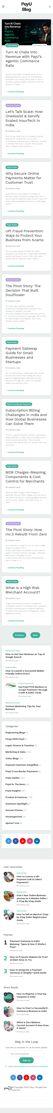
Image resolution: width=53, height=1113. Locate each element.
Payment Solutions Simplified (22, 764)
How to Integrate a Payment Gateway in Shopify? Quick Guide (28, 971)
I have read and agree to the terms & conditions (28, 1066)
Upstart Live (12, 823)
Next (35, 635)
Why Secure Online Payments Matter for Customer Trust (23, 178)
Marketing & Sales (13, 651)
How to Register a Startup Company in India (31, 995)
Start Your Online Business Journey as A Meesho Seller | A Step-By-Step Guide (32, 898)
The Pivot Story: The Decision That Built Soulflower (23, 290)
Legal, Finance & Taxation (20, 745)
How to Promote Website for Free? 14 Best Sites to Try (29, 958)
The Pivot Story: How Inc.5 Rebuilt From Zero (26, 531)
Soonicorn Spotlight (17, 803)
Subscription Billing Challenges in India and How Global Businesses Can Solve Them (26, 417)
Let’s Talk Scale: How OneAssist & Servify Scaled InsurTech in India (24, 118)
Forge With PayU (15, 739)
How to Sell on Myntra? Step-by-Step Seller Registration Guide (33, 917)
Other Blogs (12, 758)
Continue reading (16, 92)
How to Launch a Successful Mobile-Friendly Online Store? (25, 672)
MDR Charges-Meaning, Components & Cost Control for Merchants (26, 476)
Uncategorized (14, 816)
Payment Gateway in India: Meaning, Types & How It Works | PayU (28, 944)
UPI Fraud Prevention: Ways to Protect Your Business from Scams (25, 235)
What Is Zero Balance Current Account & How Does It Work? (33, 1025)
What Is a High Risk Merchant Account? (23, 590)
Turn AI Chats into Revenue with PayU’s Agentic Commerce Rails (24, 59)
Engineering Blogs (15, 732)
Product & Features (26, 683)
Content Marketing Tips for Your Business (23, 708)
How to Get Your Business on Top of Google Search (25, 655)
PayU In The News (15, 784)
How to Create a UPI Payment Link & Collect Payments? (29, 879)
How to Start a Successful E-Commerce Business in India (33, 1009)
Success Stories (13, 105)
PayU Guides (12, 45)
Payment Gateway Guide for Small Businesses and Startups (21, 355)
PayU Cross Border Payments (19, 404)
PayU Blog (26, 6)
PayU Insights (11, 667)
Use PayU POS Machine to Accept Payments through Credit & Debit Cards (32, 689)
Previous (19, 635)
